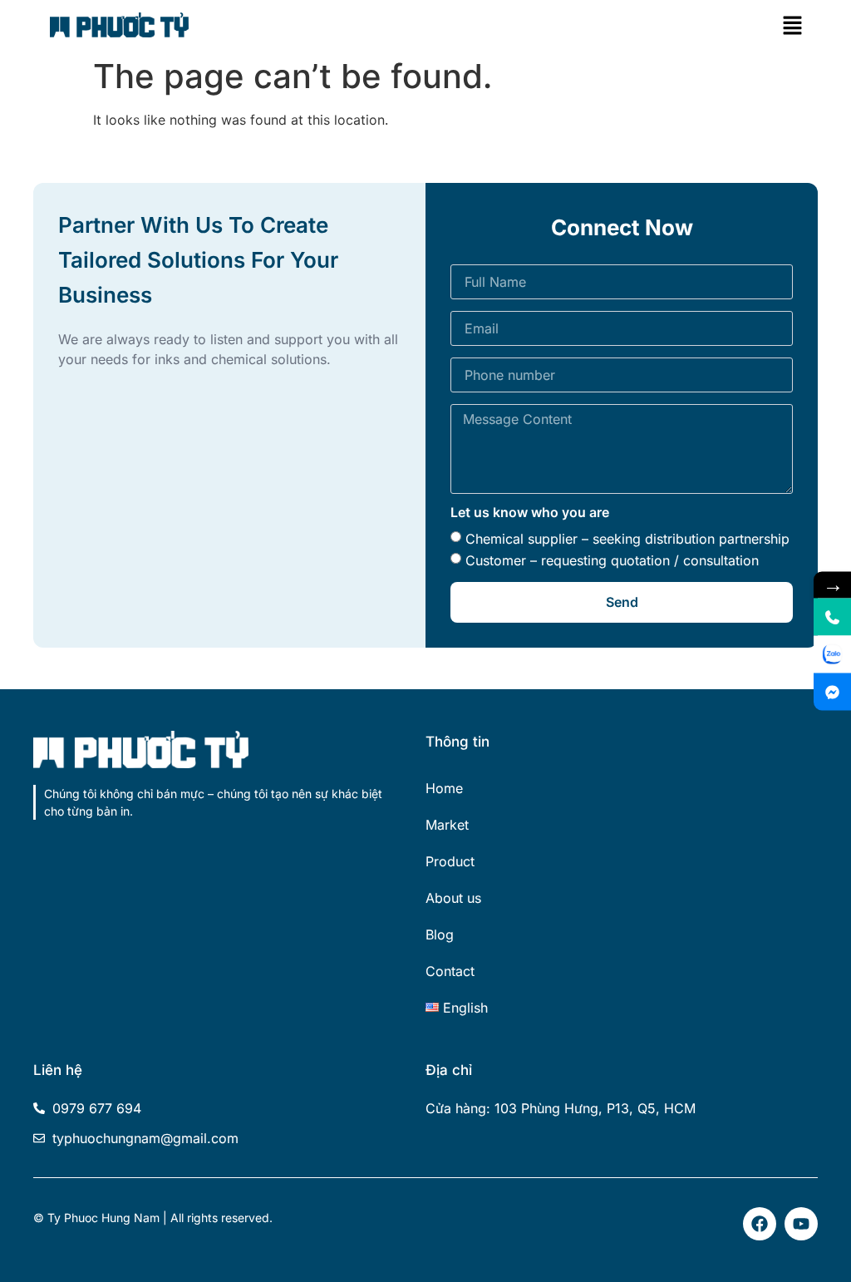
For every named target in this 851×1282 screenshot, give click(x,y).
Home (444, 788)
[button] (792, 25)
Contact (450, 971)
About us (453, 898)
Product (450, 861)
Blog (440, 934)
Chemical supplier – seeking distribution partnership (627, 538)
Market (447, 824)
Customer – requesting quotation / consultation (612, 560)
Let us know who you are (529, 512)
